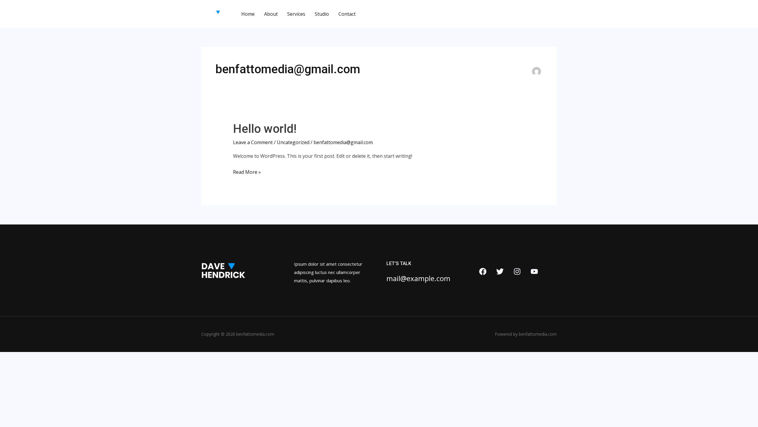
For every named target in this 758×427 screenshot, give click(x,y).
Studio (322, 14)
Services (296, 14)
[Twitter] (500, 271)
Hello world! (264, 129)
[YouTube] (534, 271)
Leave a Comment (253, 142)
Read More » (247, 172)
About (271, 14)
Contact (347, 14)
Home (248, 14)
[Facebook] (482, 271)
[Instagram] (517, 271)
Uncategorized (293, 142)
